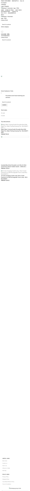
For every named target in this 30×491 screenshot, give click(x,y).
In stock (3, 115)
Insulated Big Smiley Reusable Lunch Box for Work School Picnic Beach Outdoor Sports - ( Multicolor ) (13, 165)
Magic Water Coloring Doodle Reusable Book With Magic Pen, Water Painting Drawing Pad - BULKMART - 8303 (15, 131)
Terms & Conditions (6, 484)
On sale (3, 113)
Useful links (6, 458)
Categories (4, 49)
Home (2, 91)
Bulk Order (4, 460)
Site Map (4, 470)
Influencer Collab (6, 468)
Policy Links (5, 474)
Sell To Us (4, 465)
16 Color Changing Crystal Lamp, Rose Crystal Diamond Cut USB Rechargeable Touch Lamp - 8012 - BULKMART (14, 177)
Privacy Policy (5, 476)
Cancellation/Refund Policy (8, 481)
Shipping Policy (5, 479)
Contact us (4, 463)
